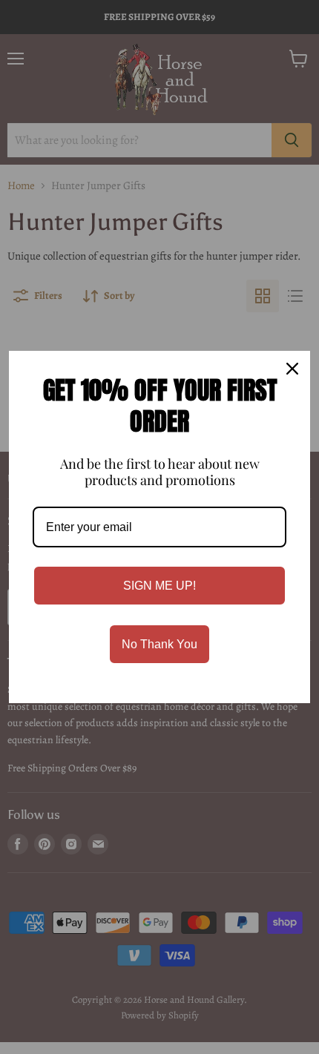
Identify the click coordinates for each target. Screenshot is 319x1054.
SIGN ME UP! (159, 585)
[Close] (292, 368)
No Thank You (159, 644)
